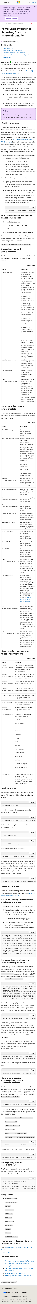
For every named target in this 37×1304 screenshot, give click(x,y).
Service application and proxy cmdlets (14, 53)
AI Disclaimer (5, 1296)
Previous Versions (16, 1296)
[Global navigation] (1, 2)
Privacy (12, 1299)
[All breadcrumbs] (2, 23)
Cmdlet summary (8, 48)
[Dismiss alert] (35, 6)
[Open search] (29, 2)
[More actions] (34, 23)
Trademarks (14, 1301)
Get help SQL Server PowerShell (15, 1273)
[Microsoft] (18, 2)
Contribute (4, 1299)
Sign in (34, 2)
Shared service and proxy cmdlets (12, 50)
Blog (24, 1296)
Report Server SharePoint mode (15, 24)
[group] (20, 210)
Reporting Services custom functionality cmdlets (17, 55)
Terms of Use (5, 1301)
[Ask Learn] (31, 23)
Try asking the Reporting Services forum (18, 1276)
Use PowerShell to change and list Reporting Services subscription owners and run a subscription (17, 1249)
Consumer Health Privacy (24, 1299)
